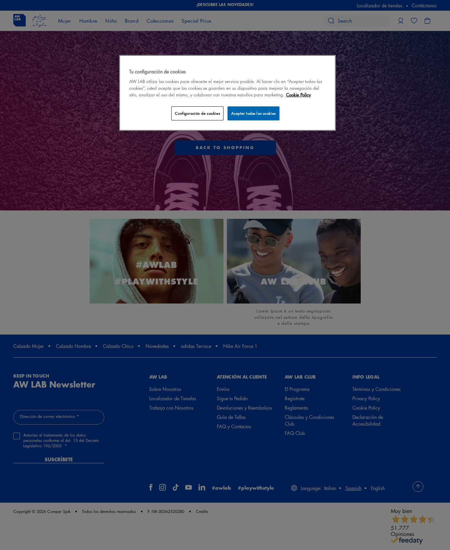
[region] (227, 93)
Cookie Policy (298, 94)
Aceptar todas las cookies (253, 113)
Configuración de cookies (197, 113)
